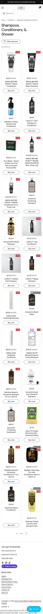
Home (3, 20)
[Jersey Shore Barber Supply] (21, 8)
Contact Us (5, 590)
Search (4, 576)
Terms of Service (7, 584)
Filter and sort (12, 41)
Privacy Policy (6, 587)
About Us (5, 593)
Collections (11, 20)
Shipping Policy (7, 579)
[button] (40, 8)
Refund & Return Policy (10, 582)
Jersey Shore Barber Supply (23, 601)
